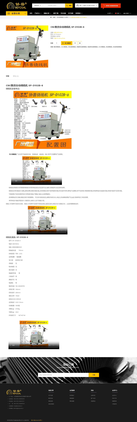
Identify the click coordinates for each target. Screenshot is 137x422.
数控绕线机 (57, 47)
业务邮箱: (11, 406)
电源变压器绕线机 (93, 47)
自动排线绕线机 (117, 47)
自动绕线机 (109, 47)
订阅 (94, 375)
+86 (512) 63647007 (19, 401)
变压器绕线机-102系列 (62, 17)
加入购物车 (68, 43)
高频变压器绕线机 (82, 47)
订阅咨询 (114, 404)
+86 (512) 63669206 (19, 398)
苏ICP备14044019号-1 (36, 420)
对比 (80, 43)
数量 (52, 43)
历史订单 (114, 398)
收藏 (75, 43)
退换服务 (72, 398)
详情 (7, 76)
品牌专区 (93, 395)
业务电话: (11, 398)
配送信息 (50, 398)
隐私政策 (50, 401)
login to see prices (89, 5)
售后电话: (11, 401)
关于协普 (50, 395)
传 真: (11, 403)
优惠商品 (93, 401)
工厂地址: (11, 396)
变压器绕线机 (72, 47)
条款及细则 (51, 404)
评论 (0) (16, 76)
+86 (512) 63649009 (19, 403)
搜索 (54, 17)
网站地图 (72, 401)
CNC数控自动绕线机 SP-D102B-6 (78, 17)
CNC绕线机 (64, 47)
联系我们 (72, 395)
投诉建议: (11, 408)
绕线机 (14, 154)
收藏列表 (114, 401)
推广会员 (93, 398)
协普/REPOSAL (58, 32)
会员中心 (114, 395)
